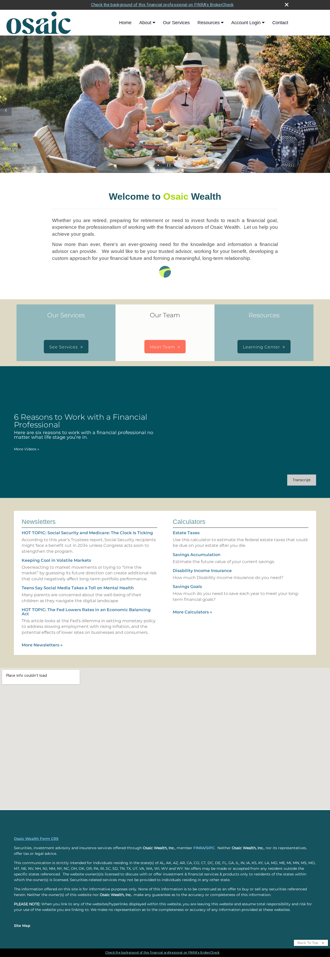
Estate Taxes (186, 532)
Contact (280, 22)
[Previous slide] (6, 110)
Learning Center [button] (261, 347)
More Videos (26, 449)
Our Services (176, 22)
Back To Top (308, 943)
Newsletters (39, 521)
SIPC (210, 848)
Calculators (189, 521)
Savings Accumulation (196, 554)
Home (125, 22)
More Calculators (192, 612)
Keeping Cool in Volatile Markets (56, 560)
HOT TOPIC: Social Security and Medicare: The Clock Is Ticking (87, 532)
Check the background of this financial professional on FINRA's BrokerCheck (162, 4)
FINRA (199, 848)
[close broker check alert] (287, 5)
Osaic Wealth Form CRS (36, 838)
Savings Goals (187, 586)
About (145, 22)
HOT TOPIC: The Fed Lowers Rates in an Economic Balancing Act (86, 611)
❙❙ (169, 165)
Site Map (22, 925)
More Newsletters (42, 645)
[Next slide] (324, 110)
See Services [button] (63, 347)
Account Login (246, 22)
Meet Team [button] (162, 347)
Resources (208, 22)
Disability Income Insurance (202, 570)
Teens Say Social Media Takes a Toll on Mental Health (78, 587)
